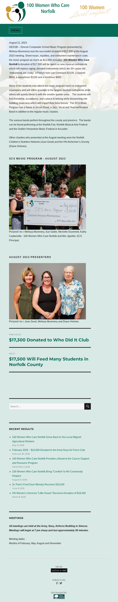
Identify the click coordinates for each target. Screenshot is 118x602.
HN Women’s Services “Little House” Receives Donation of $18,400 (49, 493)
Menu (15, 30)
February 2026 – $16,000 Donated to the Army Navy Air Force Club (48, 450)
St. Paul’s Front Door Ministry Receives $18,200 (38, 484)
